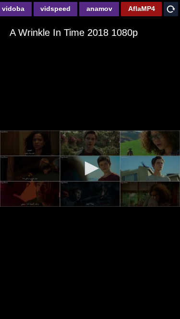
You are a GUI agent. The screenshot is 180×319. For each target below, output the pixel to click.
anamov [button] (99, 8)
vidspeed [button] (55, 8)
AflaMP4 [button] (141, 8)
